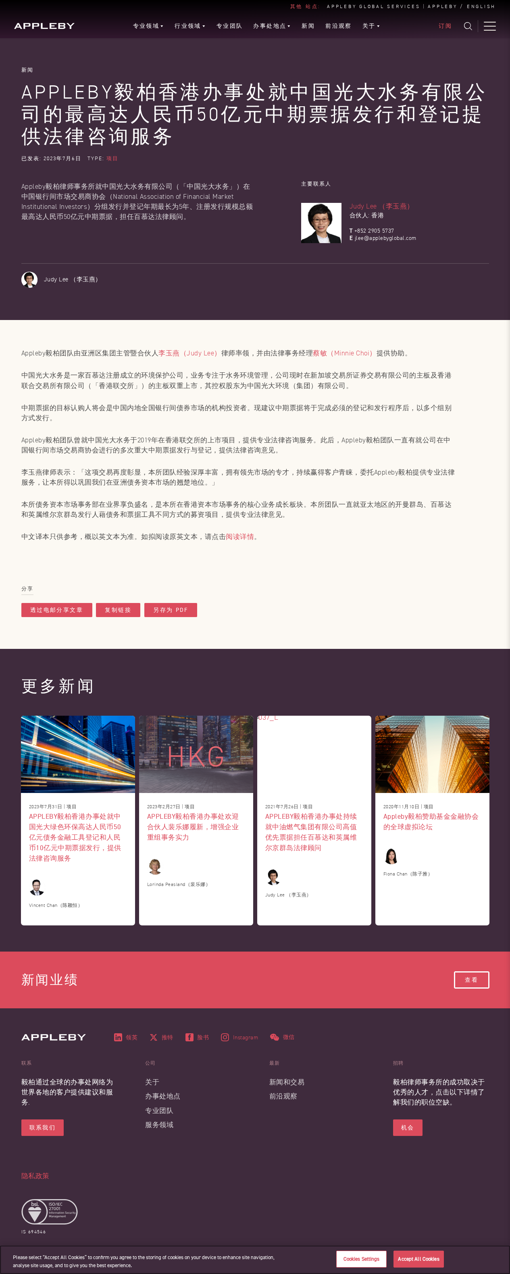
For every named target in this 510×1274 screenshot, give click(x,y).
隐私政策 (35, 1176)
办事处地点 (163, 1096)
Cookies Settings (361, 1259)
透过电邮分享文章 (57, 610)
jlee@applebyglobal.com (385, 238)
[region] (255, 1259)
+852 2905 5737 (374, 230)
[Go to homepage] (44, 26)
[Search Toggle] (468, 26)
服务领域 (159, 1125)
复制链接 (118, 610)
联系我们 (42, 1127)
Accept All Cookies (418, 1259)
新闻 (27, 70)
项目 (112, 158)
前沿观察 (283, 1096)
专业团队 (159, 1111)
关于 (152, 1082)
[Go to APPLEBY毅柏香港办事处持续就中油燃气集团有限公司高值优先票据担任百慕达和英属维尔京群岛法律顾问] (314, 754)
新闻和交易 (287, 1082)
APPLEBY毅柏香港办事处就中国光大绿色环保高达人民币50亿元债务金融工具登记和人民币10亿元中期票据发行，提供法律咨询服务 (75, 837)
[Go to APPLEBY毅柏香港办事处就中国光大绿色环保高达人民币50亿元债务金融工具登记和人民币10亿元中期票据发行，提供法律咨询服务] (78, 754)
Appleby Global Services (373, 7)
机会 (407, 1127)
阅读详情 (240, 537)
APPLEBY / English (462, 7)
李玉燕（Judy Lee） (189, 353)
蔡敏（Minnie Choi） (345, 353)
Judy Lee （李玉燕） (382, 206)
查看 (471, 980)
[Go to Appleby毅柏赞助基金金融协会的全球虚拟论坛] (432, 754)
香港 (377, 215)
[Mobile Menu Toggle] (490, 26)
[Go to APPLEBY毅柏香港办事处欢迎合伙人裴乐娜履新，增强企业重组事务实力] (196, 754)
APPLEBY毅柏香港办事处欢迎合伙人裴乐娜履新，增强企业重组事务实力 (193, 826)
